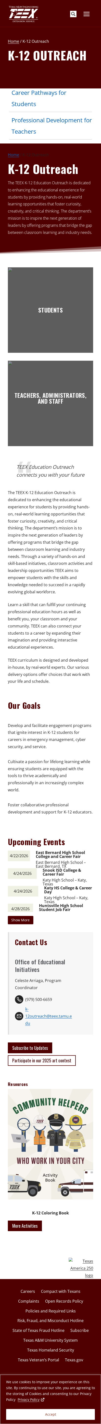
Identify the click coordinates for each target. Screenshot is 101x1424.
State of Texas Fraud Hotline (38, 1330)
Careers (28, 1291)
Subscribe (79, 1330)
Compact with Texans (60, 1291)
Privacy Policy (31, 1399)
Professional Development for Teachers (52, 125)
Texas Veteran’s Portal (38, 1360)
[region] (50, 1399)
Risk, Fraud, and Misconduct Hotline (50, 1320)
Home (13, 41)
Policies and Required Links (50, 1311)
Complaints (28, 1301)
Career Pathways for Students (39, 98)
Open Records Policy (64, 1301)
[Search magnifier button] (73, 14)
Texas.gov (74, 1360)
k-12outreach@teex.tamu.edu (48, 1016)
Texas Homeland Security (50, 1350)
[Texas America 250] (81, 1268)
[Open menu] (86, 14)
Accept (50, 1414)
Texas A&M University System (50, 1340)
